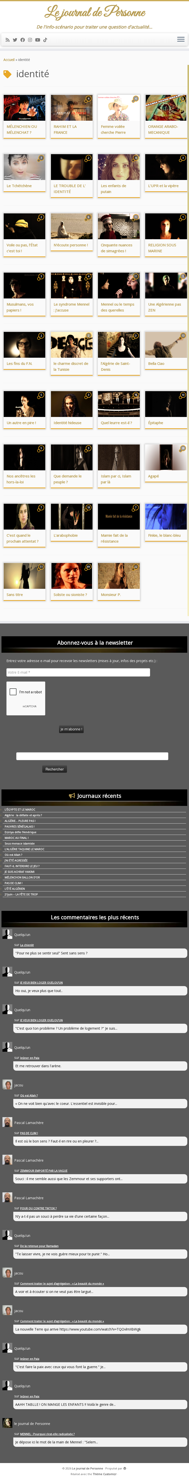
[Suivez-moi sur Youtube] (39, 40)
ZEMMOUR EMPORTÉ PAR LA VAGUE (43, 1170)
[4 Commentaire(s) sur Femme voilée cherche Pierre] (136, 103)
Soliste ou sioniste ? (70, 594)
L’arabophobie (66, 535)
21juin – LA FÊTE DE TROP (21, 894)
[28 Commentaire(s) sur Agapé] (184, 452)
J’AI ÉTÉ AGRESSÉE (16, 860)
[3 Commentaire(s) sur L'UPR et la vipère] (184, 162)
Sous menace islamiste (20, 843)
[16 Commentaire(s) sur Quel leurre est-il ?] (136, 399)
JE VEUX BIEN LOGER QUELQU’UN (41, 982)
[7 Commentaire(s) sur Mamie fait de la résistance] (136, 512)
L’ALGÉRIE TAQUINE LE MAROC (24, 849)
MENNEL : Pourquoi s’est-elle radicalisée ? (47, 1434)
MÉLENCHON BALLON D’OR (22, 877)
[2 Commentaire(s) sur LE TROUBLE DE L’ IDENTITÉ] (89, 162)
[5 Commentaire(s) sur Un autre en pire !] (42, 399)
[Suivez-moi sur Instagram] (31, 40)
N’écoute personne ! (71, 244)
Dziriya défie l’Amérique (20, 832)
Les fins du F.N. (19, 363)
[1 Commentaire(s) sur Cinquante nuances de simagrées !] (136, 221)
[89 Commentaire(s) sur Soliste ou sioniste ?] (89, 571)
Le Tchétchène (19, 185)
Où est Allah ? (13, 855)
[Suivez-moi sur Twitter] (16, 40)
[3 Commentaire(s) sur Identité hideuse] (89, 399)
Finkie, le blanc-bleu (164, 535)
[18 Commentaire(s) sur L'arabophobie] (89, 512)
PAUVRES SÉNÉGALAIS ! (19, 826)
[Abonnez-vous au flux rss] (9, 40)
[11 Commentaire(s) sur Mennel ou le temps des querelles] (136, 281)
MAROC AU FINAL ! (17, 838)
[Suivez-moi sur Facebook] (24, 40)
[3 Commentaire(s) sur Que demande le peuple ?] (89, 452)
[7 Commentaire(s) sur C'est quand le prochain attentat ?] (42, 512)
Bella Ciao (156, 363)
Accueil (9, 59)
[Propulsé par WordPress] (124, 1467)
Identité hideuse (67, 422)
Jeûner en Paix (29, 1058)
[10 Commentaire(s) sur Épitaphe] (184, 399)
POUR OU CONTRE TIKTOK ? (38, 1208)
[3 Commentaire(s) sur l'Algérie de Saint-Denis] (136, 340)
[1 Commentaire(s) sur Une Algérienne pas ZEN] (184, 281)
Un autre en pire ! (21, 422)
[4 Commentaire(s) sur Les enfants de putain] (136, 162)
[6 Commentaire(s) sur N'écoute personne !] (89, 221)
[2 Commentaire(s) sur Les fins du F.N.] (42, 340)
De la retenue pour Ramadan (39, 1246)
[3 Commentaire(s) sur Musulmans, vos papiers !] (42, 281)
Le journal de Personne (87, 1468)
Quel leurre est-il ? (116, 422)
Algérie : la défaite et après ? (23, 815)
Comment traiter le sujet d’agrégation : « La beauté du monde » (62, 1283)
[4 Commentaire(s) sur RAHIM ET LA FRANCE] (89, 103)
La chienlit (27, 945)
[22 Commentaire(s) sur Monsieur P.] (136, 571)
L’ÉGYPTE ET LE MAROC (20, 809)
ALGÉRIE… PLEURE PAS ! (20, 821)
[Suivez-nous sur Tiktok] (46, 40)
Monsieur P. (111, 594)
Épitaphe (155, 422)
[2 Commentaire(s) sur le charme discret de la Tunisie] (89, 340)
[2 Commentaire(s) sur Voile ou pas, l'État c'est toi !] (42, 221)
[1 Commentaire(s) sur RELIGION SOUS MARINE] (184, 221)
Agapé (153, 476)
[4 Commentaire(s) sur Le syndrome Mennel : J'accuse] (89, 281)
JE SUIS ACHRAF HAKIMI (19, 871)
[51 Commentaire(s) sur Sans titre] (42, 571)
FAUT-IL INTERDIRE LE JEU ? (22, 866)
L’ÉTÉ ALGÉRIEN (15, 888)
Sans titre (15, 594)
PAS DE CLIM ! (13, 883)
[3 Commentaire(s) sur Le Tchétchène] (42, 162)
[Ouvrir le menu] (181, 39)
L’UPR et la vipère (163, 185)
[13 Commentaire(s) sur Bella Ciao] (184, 340)
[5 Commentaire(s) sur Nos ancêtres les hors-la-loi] (42, 452)
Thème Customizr (105, 1474)
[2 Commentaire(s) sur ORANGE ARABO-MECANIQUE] (184, 103)
